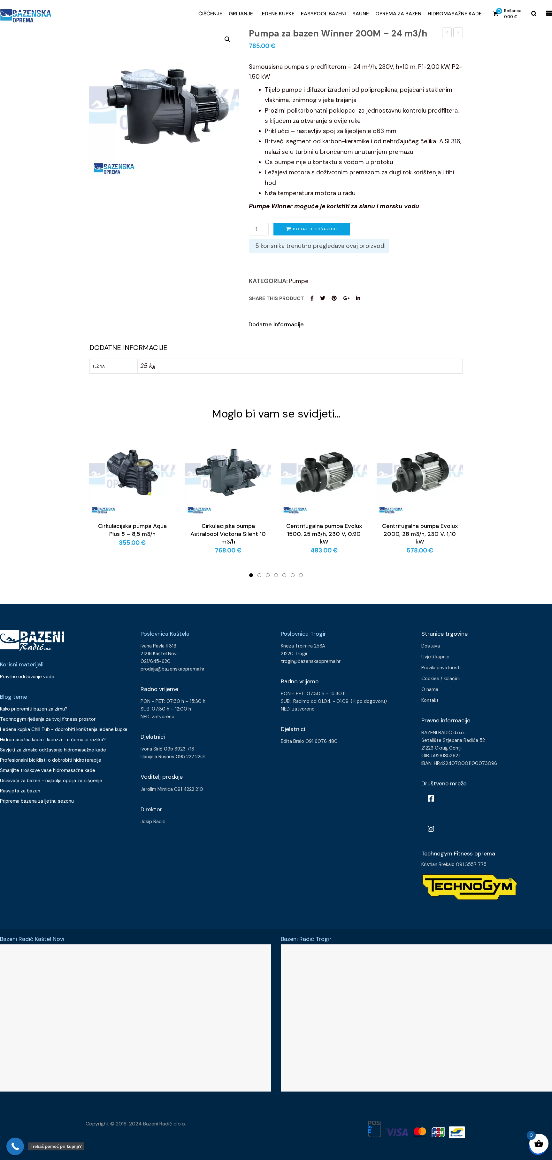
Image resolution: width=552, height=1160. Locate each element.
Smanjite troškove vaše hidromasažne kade (47, 770)
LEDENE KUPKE (277, 13)
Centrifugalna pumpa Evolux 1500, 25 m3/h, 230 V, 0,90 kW (324, 533)
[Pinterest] (334, 298)
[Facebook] (312, 298)
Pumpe (299, 281)
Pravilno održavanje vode (27, 676)
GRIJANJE (241, 13)
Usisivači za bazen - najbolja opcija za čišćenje (51, 780)
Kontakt (430, 700)
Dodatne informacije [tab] (276, 324)
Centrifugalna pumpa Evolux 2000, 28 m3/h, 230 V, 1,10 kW (420, 533)
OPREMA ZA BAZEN (398, 13)
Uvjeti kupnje (435, 657)
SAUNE (360, 13)
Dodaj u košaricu (315, 229)
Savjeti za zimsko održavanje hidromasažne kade (53, 750)
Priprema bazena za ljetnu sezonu (37, 801)
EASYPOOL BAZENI (323, 13)
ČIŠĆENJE (210, 13)
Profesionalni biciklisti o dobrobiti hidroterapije (50, 760)
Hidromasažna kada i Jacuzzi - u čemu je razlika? (53, 739)
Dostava (430, 646)
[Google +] (346, 298)
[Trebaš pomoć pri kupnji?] (15, 1146)
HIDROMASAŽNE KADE (455, 13)
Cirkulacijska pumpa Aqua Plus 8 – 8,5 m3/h (132, 529)
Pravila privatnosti (441, 667)
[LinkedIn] (358, 298)
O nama (429, 689)
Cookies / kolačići (440, 678)
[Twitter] (322, 298)
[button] (227, 39)
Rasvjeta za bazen (20, 791)
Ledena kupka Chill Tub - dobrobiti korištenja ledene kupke (63, 729)
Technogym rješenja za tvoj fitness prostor (48, 719)
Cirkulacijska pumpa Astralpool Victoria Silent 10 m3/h (228, 533)
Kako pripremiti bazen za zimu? (34, 709)
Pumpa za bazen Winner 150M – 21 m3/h (447, 33)
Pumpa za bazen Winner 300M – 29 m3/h (458, 33)
